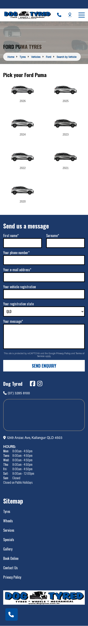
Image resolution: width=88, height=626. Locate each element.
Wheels (8, 520)
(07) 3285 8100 (19, 393)
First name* (11, 235)
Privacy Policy (63, 353)
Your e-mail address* (17, 269)
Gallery (7, 549)
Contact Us (10, 567)
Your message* (13, 321)
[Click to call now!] (59, 15)
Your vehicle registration (19, 286)
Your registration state (18, 303)
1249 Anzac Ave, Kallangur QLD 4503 (34, 437)
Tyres (6, 511)
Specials (8, 539)
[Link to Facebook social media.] (32, 383)
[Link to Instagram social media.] (40, 383)
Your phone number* (16, 252)
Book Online (10, 558)
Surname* (52, 235)
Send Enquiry (44, 365)
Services (8, 530)
